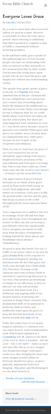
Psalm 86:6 (16, 255)
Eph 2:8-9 (31, 317)
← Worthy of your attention (18, 378)
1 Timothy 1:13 (25, 91)
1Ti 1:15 (36, 173)
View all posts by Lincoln (21, 398)
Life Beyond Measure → (35, 381)
